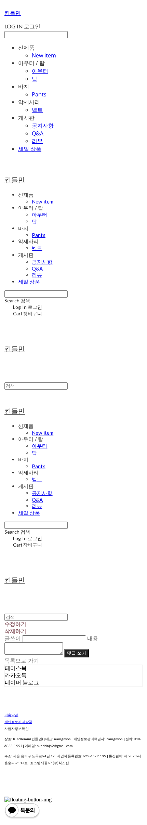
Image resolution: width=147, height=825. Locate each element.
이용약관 (11, 715)
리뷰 (37, 141)
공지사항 (43, 125)
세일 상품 (29, 149)
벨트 (37, 110)
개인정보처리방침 (18, 722)
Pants (39, 94)
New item (44, 55)
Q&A (37, 133)
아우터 (40, 71)
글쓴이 (12, 638)
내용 (92, 638)
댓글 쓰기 (76, 653)
